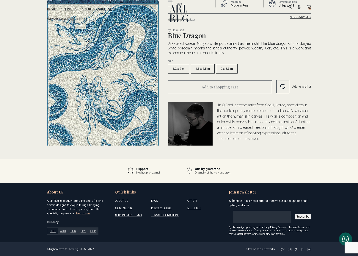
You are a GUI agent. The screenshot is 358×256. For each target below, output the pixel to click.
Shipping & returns (128, 215)
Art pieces (60, 18)
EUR (73, 231)
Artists (87, 9)
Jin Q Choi (178, 30)
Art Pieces (68, 9)
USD (53, 231)
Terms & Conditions (165, 215)
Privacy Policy (161, 208)
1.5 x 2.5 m (202, 69)
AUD (63, 231)
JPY (83, 231)
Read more (83, 213)
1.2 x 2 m (178, 69)
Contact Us (126, 9)
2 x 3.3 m (227, 69)
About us (105, 9)
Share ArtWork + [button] (300, 17)
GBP (93, 231)
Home (51, 9)
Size (170, 61)
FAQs (154, 200)
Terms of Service (296, 227)
